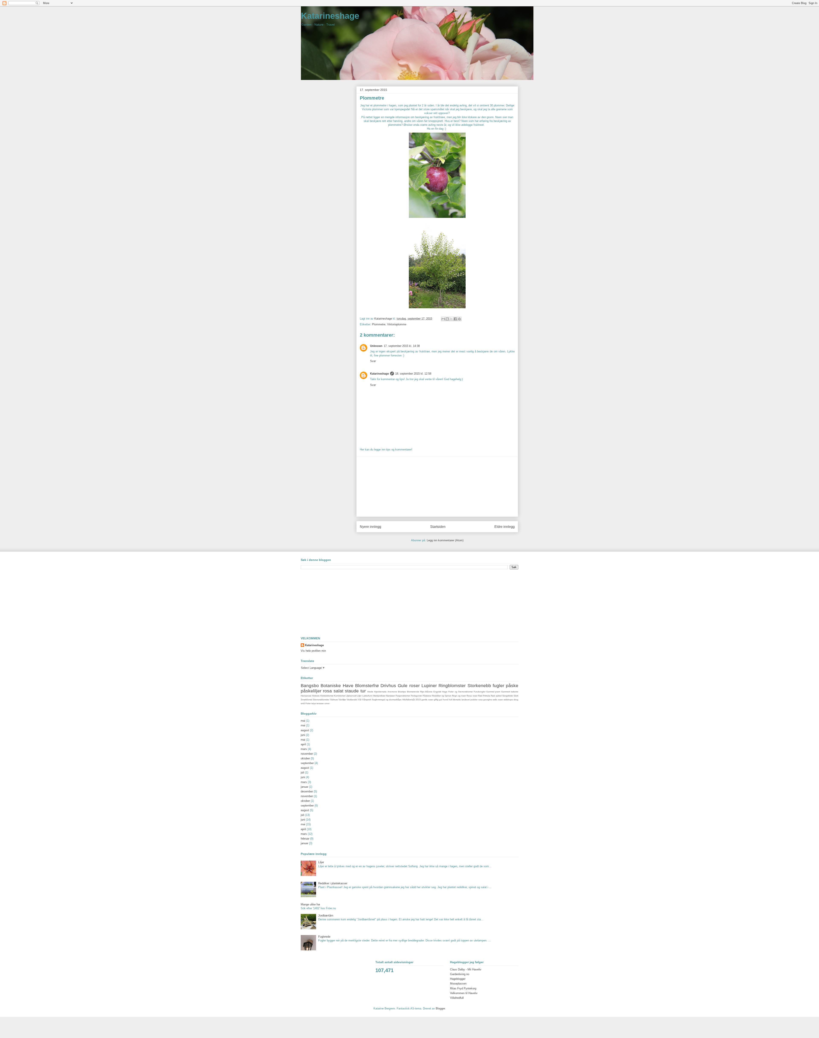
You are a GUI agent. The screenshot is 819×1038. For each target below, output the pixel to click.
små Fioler (306, 703)
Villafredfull (457, 997)
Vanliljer (342, 699)
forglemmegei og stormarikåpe (387, 699)
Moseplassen (458, 983)
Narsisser (390, 696)
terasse (320, 703)
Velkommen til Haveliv (464, 993)
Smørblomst (306, 699)
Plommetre (378, 324)
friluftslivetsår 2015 (411, 699)
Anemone (392, 692)
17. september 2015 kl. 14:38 (402, 345)
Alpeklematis (380, 692)
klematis (457, 699)
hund (445, 699)
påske (512, 685)
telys (313, 703)
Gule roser (409, 685)
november (307, 753)
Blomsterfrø (367, 685)
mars (304, 749)
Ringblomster (452, 685)
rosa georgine (485, 699)
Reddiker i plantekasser (332, 883)
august (305, 730)
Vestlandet (352, 699)
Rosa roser (472, 696)
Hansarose (306, 696)
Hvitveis (315, 696)
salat (338, 690)
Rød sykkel (496, 696)
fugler (498, 685)
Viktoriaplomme (396, 324)
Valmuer (334, 699)
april (303, 744)
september (307, 763)
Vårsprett (366, 699)
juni (303, 735)
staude (352, 690)
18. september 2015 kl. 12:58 (413, 373)
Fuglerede (324, 936)
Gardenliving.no (459, 974)
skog (516, 699)
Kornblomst (339, 696)
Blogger (440, 1008)
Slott (516, 696)
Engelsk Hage (440, 692)
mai (303, 720)
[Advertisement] (437, 486)
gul (440, 699)
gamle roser (427, 699)
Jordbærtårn (325, 915)
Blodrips (402, 692)
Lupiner (429, 685)
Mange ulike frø (310, 904)
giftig (436, 699)
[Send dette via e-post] (443, 319)
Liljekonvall (351, 696)
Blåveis (428, 692)
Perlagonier (416, 696)
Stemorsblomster (321, 699)
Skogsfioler (507, 696)
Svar (373, 361)
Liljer (359, 696)
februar (305, 838)
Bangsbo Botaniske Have (327, 685)
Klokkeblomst (326, 696)
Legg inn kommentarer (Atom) (445, 540)
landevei (466, 699)
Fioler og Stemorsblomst (460, 692)
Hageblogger (457, 978)
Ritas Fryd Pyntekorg (463, 988)
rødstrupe (508, 699)
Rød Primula (484, 696)
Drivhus (388, 685)
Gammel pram (493, 692)
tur (363, 690)
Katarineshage (330, 15)
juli (302, 772)
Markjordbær (379, 696)
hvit (450, 699)
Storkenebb (479, 685)
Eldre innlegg (504, 526)
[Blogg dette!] (447, 319)
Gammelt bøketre (509, 692)
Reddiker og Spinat (441, 696)
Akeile (370, 692)
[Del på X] (451, 319)
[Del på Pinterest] (459, 319)
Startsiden (438, 526)
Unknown (376, 345)
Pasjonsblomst (403, 696)
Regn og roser (459, 696)
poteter (474, 699)
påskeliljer (311, 690)
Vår (360, 699)
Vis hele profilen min (313, 650)
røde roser (498, 699)
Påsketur (427, 696)
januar (304, 786)
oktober (305, 758)
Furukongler (479, 692)
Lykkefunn (367, 696)
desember (307, 791)
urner (327, 703)
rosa (327, 690)
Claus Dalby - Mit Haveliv (465, 969)
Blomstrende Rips (415, 692)
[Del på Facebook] (455, 319)
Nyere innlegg (370, 526)
